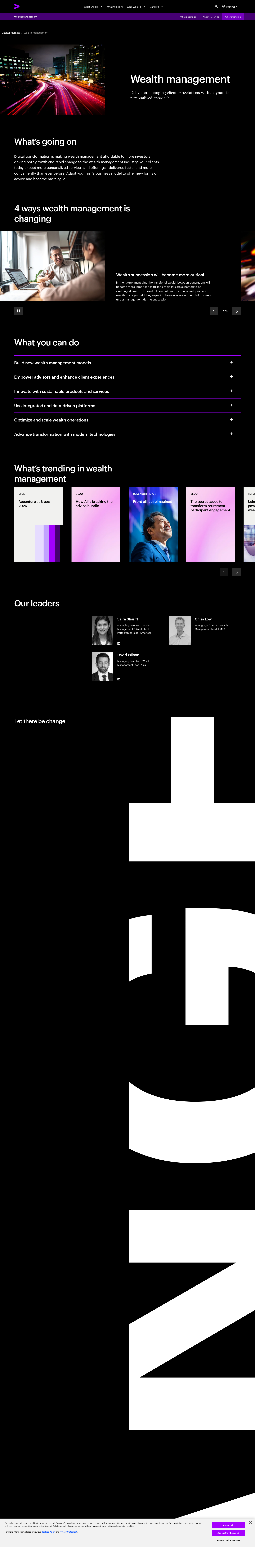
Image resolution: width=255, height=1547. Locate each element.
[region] (127, 1533)
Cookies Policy (48, 1532)
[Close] (250, 1522)
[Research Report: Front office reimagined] (153, 524)
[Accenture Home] (25, 6)
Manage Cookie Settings (228, 1540)
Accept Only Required (228, 1533)
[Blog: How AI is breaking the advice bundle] (96, 524)
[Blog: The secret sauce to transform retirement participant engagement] (210, 524)
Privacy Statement (68, 1532)
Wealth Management (25, 16)
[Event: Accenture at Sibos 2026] (38, 524)
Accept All (228, 1525)
